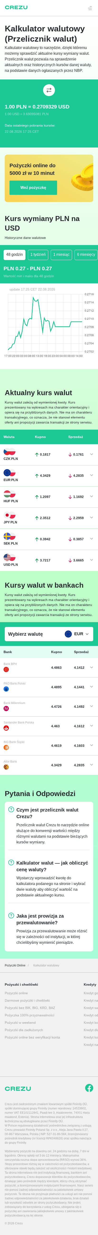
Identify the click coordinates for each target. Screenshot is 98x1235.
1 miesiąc (61, 254)
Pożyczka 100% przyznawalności (29, 1015)
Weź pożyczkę (33, 188)
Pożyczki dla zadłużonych (24, 1030)
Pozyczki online (16, 993)
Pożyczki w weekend (20, 1022)
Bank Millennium (14, 703)
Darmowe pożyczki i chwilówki (27, 1000)
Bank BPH (10, 664)
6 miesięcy (86, 254)
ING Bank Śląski (14, 742)
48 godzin (14, 254)
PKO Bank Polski (14, 683)
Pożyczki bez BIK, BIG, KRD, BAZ (30, 1008)
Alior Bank (10, 761)
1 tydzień (38, 254)
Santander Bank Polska (19, 722)
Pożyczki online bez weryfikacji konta (32, 1037)
